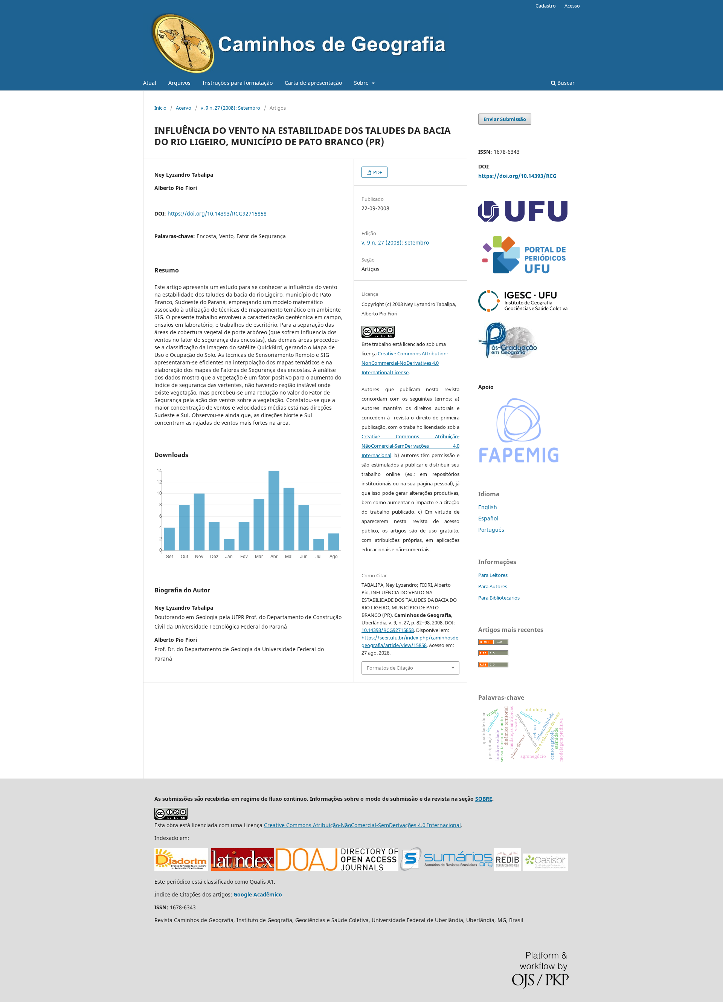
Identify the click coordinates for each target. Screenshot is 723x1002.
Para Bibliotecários (499, 597)
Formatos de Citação (390, 667)
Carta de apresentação (313, 82)
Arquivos (179, 82)
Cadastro (545, 5)
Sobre (362, 82)
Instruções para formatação (238, 82)
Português (491, 529)
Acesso (572, 5)
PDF (377, 172)
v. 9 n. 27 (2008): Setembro (230, 107)
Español (488, 518)
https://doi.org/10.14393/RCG (517, 175)
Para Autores (492, 586)
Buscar (565, 82)
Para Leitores (493, 575)
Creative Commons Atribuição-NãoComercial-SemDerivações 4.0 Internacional (410, 446)
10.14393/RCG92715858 (388, 630)
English (487, 507)
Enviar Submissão (505, 119)
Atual (149, 82)
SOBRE (483, 798)
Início (160, 107)
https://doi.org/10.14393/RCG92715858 (217, 213)
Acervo (183, 107)
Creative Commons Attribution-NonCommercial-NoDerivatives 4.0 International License (405, 363)
